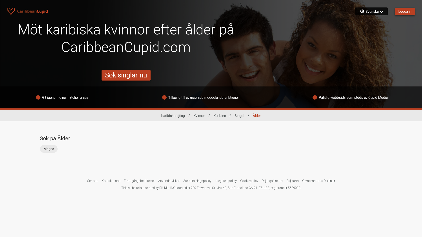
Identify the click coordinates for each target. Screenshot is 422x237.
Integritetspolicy (226, 181)
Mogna (49, 149)
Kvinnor (199, 116)
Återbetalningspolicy (197, 181)
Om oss (92, 181)
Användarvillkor (169, 181)
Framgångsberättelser (139, 181)
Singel (239, 116)
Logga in (404, 11)
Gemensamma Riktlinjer (318, 181)
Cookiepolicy (249, 181)
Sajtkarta (292, 181)
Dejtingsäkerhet (272, 181)
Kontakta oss (111, 181)
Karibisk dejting (173, 116)
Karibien (219, 116)
